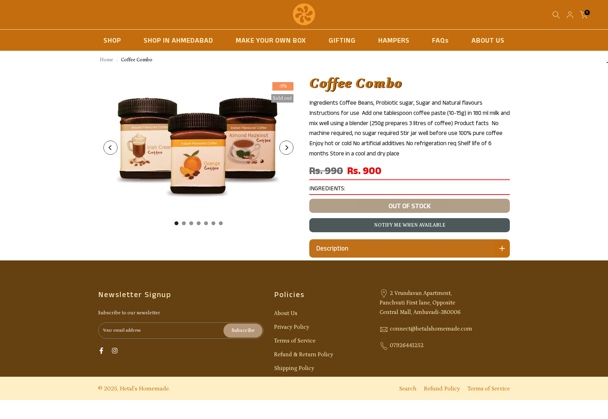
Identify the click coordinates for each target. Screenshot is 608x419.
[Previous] (110, 148)
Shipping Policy (294, 368)
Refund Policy (442, 388)
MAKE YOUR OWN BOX (271, 40)
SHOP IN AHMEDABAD (178, 40)
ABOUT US (488, 40)
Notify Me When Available (409, 225)
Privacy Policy (291, 327)
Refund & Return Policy (303, 354)
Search (408, 388)
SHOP (112, 40)
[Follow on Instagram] (115, 350)
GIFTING (342, 40)
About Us (285, 313)
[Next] (286, 148)
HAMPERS (394, 40)
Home (106, 60)
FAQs (440, 40)
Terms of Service (295, 341)
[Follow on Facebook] (101, 350)
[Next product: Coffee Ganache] (607, 62)
